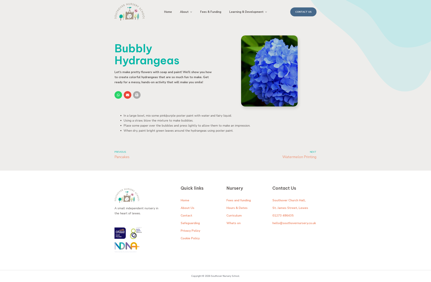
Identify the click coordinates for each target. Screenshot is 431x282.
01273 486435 (283, 215)
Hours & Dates (236, 208)
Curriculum (234, 215)
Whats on (233, 223)
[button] (190, 12)
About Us (187, 208)
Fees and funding (238, 200)
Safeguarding (190, 223)
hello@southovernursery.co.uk (294, 223)
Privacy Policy (190, 231)
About (184, 12)
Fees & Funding (210, 12)
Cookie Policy (190, 238)
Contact (186, 215)
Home (168, 12)
